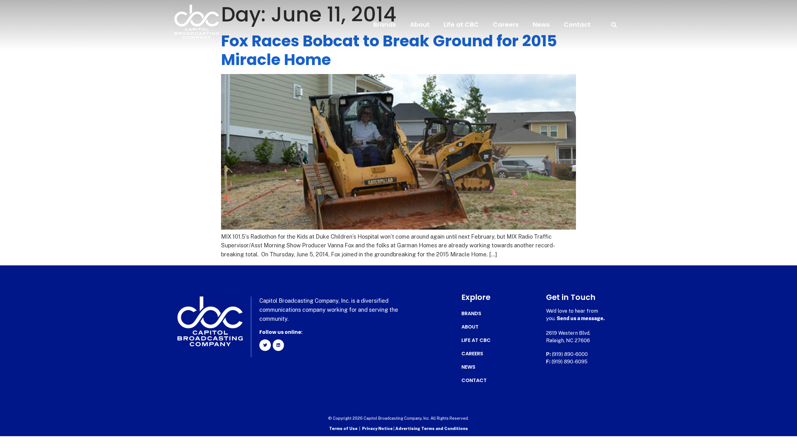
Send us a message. (581, 318)
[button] (614, 25)
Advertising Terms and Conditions (431, 428)
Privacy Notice (378, 428)
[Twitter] (265, 345)
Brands (384, 24)
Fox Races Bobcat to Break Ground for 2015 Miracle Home (389, 50)
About (420, 24)
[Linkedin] (278, 345)
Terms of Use (343, 428)
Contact (577, 24)
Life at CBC (461, 24)
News (541, 24)
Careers (506, 24)
